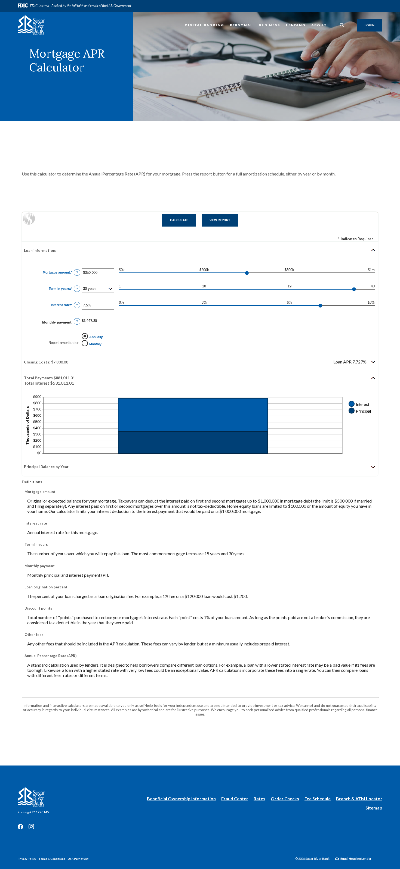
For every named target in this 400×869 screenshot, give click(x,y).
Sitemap (373, 807)
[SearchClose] (342, 25)
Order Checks (285, 799)
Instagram (31, 826)
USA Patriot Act (78, 858)
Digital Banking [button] (204, 25)
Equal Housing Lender (355, 858)
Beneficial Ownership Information (181, 799)
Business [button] (269, 25)
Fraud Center (234, 798)
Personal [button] (241, 25)
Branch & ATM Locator (359, 798)
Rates (259, 798)
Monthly (95, 344)
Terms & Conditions (52, 858)
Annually (96, 337)
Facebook (20, 826)
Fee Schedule (317, 798)
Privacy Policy (27, 858)
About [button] (319, 25)
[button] (200, 250)
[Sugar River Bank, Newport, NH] (31, 25)
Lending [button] (295, 25)
